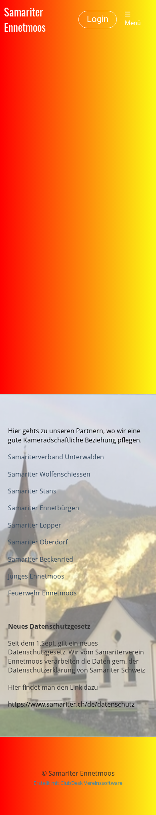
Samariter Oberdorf (38, 542)
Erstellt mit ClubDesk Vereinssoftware (78, 782)
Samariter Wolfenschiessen (49, 474)
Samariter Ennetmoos (25, 19)
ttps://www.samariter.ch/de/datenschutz (73, 704)
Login (97, 19)
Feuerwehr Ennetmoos (42, 593)
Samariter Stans (32, 491)
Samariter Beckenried (40, 559)
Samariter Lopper (34, 525)
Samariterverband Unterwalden (56, 456)
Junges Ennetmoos (36, 576)
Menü (133, 23)
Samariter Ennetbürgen (43, 507)
